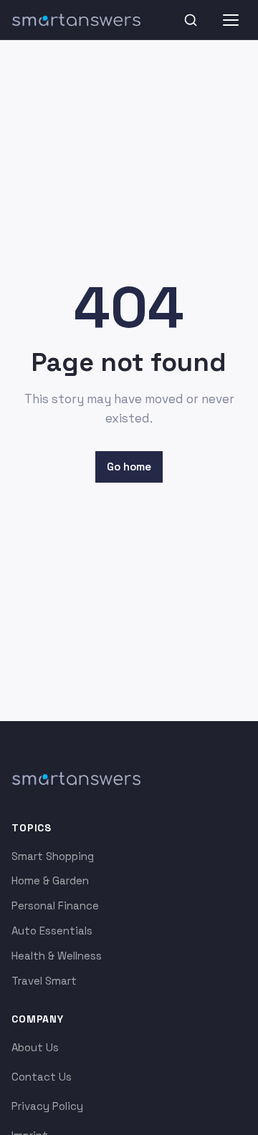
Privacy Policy (47, 1106)
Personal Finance (55, 905)
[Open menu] (231, 20)
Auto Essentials (51, 930)
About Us (35, 1047)
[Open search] (190, 20)
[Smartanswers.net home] (75, 20)
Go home (129, 466)
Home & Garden (50, 880)
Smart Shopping (52, 856)
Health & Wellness (56, 955)
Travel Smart (44, 980)
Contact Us (41, 1076)
